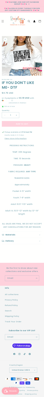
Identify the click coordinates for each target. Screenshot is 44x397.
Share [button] (7, 248)
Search (8, 311)
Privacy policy (32, 390)
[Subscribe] (36, 278)
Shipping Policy (12, 316)
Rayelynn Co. (20, 387)
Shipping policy (31, 394)
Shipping (5, 103)
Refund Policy (11, 305)
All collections (12, 294)
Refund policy (19, 390)
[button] (2, 21)
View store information (16, 138)
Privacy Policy (11, 300)
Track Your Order (13, 321)
